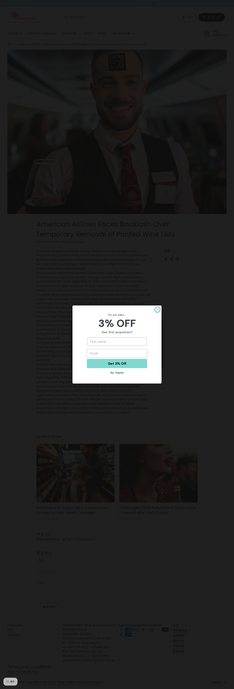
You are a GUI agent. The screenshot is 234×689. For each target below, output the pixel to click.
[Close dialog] (157, 309)
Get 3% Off (117, 363)
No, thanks (117, 372)
